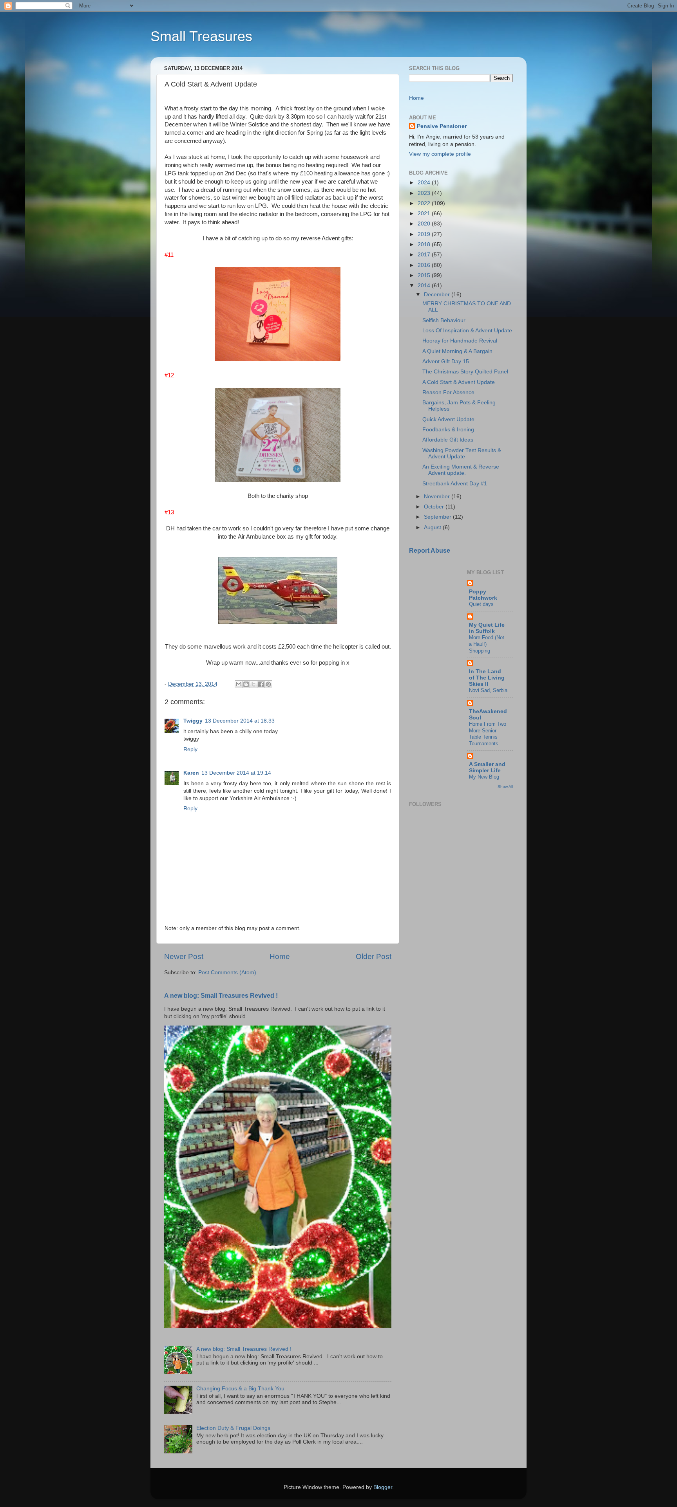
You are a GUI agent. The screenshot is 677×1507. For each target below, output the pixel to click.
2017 (425, 255)
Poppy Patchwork (483, 595)
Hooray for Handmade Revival (459, 341)
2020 (425, 224)
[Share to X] (253, 684)
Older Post (373, 956)
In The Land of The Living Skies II (487, 678)
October (434, 507)
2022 (425, 203)
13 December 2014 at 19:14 (236, 773)
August (433, 527)
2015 (425, 275)
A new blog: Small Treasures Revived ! (221, 995)
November (437, 496)
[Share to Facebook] (261, 684)
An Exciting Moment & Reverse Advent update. (460, 470)
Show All (505, 786)
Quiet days (481, 604)
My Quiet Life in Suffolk (487, 628)
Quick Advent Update (448, 419)
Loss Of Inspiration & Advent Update (467, 330)
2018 (425, 244)
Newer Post (183, 956)
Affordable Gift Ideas (447, 440)
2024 (425, 183)
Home (280, 956)
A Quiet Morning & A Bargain (457, 351)
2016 (425, 265)
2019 (425, 234)
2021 (425, 213)
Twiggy (193, 721)
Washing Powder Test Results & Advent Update (461, 453)
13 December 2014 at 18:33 (240, 721)
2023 (425, 193)
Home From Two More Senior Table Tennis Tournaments (487, 733)
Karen (191, 773)
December (437, 294)
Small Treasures (201, 36)
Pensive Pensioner (442, 126)
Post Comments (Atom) (227, 972)
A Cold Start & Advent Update (458, 382)
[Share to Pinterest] (268, 684)
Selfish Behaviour (443, 320)
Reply (190, 749)
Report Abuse (429, 550)
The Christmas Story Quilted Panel (465, 372)
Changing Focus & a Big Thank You (240, 1389)
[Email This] (239, 684)
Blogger (382, 1487)
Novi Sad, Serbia (488, 690)
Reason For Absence (448, 392)
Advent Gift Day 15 (445, 361)
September (438, 517)
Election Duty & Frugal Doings (233, 1428)
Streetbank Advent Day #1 (454, 484)
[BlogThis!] (246, 684)
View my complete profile (440, 154)
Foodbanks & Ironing (448, 430)
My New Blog (484, 777)
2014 (425, 285)
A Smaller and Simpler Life (487, 767)
